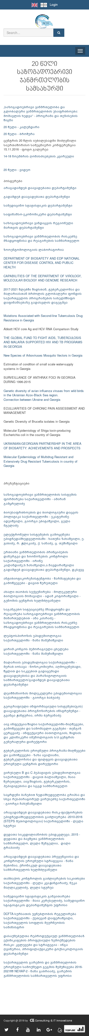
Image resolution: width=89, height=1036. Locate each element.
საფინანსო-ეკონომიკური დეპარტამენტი (38, 214)
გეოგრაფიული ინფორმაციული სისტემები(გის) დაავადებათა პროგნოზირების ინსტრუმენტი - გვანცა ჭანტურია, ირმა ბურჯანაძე (43, 710)
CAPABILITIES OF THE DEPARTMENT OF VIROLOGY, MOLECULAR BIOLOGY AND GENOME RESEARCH (43, 278)
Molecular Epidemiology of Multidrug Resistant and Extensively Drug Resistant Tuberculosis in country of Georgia (40, 461)
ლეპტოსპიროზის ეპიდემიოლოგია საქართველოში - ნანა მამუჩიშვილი (33, 637)
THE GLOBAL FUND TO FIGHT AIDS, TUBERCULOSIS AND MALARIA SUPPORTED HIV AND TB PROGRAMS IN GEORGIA (43, 342)
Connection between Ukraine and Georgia (32, 399)
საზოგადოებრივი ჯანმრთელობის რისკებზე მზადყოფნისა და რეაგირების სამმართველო (41, 238)
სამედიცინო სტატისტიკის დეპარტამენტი (38, 205)
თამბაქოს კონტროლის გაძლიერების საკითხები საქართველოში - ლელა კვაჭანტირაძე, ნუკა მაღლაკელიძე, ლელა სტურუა (44, 882)
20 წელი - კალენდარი (21, 127)
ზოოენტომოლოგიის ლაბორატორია (34, 249)
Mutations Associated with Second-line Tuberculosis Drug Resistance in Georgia (43, 317)
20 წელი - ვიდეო (17, 169)
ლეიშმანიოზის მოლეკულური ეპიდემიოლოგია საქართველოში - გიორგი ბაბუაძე (43, 695)
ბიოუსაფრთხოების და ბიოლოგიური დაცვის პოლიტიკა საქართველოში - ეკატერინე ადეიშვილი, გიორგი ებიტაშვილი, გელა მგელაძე (41, 519)
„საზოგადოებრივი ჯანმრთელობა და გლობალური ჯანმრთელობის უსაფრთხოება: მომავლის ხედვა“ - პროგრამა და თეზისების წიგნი (41, 113)
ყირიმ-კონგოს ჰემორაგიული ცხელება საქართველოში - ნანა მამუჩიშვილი (36, 651)
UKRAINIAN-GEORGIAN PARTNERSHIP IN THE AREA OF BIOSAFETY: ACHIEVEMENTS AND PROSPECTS (42, 445)
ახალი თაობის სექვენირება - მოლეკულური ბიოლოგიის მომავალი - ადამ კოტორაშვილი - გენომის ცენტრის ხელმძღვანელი (42, 596)
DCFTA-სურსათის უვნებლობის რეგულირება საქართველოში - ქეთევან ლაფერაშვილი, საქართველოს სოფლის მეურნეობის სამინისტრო (40, 920)
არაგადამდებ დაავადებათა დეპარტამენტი (40, 187)
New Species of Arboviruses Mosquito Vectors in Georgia (43, 355)
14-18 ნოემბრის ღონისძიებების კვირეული (39, 156)
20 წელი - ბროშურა (19, 133)
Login (54, 5)
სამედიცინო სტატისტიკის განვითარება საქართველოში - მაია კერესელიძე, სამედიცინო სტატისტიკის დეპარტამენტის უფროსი (44, 900)
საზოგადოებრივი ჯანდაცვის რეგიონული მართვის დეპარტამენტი (38, 225)
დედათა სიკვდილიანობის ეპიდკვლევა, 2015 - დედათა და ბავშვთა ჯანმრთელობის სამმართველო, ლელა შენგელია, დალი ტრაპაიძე (42, 841)
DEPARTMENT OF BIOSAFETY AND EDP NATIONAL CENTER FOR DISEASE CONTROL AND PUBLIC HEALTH (42, 262)
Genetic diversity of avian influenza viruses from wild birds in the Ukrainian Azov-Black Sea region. (44, 392)
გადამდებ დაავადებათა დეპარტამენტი (37, 196)
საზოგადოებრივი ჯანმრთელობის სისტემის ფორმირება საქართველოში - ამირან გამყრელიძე (40, 498)
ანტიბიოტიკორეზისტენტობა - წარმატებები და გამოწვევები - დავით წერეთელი (42, 580)
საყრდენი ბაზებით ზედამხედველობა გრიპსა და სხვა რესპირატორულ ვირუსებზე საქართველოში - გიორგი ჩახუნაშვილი (44, 799)
